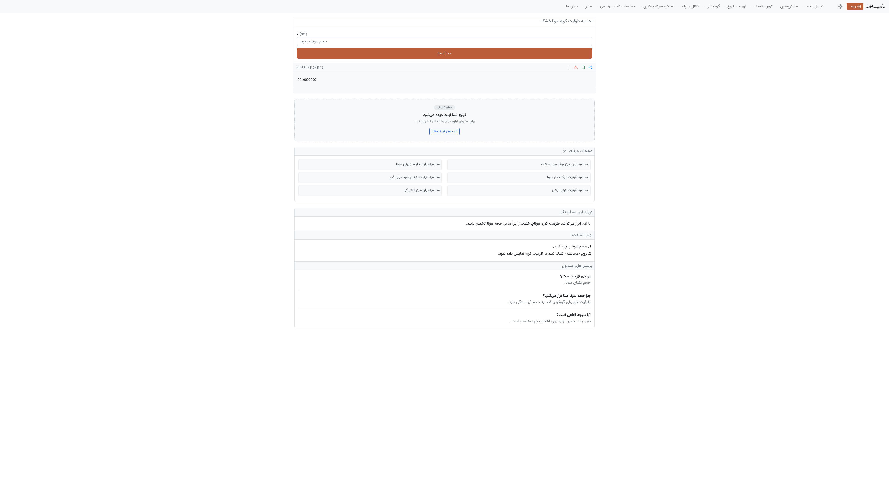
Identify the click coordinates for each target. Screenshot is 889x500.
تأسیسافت (875, 6)
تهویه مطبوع (736, 6)
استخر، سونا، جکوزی (658, 6)
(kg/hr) (316, 67)
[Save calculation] (583, 67)
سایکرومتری (788, 6)
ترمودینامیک (763, 6)
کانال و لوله (690, 6)
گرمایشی (712, 6)
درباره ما (572, 6)
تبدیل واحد (814, 6)
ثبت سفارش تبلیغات (444, 131)
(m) (303, 34)
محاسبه (445, 53)
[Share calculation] (590, 67)
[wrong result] (575, 67)
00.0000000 (306, 79)
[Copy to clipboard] (568, 67)
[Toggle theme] (840, 6)
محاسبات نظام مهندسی (617, 6)
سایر (588, 6)
